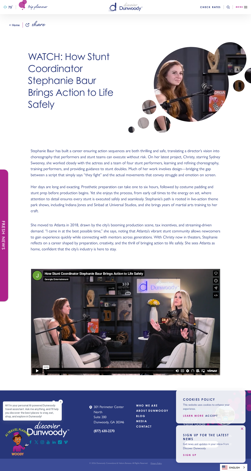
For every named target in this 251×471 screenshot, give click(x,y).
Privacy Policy (156, 463)
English (234, 467)
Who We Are (147, 405)
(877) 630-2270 (104, 430)
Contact (144, 426)
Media (141, 421)
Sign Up (190, 455)
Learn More (193, 415)
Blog (141, 416)
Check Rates (210, 7)
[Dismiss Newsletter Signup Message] (242, 429)
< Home (14, 24)
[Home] (125, 7)
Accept (211, 415)
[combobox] (233, 467)
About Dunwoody (152, 410)
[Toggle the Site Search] (231, 7)
